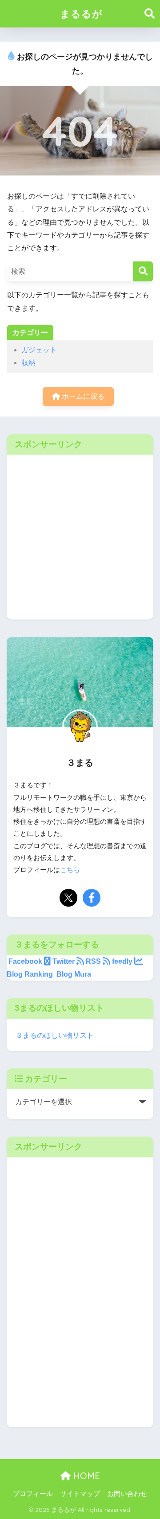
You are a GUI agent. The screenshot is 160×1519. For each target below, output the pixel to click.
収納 (28, 362)
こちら (70, 869)
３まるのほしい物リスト (55, 1035)
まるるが (81, 13)
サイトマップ (80, 1493)
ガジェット (39, 350)
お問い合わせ (127, 1493)
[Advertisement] (80, 543)
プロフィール (33, 1493)
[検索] (143, 271)
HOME (85, 1475)
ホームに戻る (82, 396)
